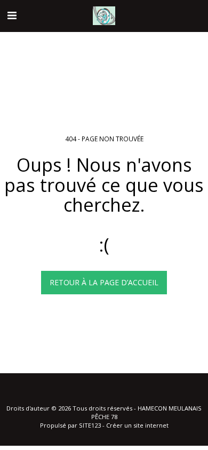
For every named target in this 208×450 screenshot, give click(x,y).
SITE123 (90, 425)
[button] (12, 15)
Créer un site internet (137, 425)
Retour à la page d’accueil (104, 282)
